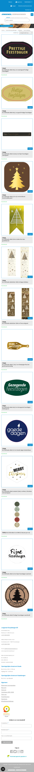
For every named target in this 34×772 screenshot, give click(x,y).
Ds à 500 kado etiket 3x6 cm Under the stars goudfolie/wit (13, 240)
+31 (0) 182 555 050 (5, 635)
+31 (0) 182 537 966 (5, 644)
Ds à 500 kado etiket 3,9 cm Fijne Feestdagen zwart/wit (16, 574)
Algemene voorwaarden (8, 685)
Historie (3, 690)
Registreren (19, 2)
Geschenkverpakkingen (11, 30)
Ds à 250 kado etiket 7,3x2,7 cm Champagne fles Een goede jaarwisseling (15, 365)
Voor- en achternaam (6, 736)
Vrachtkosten (5, 697)
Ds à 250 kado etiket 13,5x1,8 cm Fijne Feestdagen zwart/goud (15, 154)
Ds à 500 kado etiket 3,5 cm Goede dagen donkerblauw (16, 450)
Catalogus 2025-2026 (7, 692)
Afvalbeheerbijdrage (7, 701)
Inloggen (14, 6)
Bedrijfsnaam (5, 730)
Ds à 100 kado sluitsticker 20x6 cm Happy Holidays (15, 282)
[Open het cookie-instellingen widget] (3, 769)
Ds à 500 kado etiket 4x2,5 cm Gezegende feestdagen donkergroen (16, 408)
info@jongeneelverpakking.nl (10, 648)
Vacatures (4, 699)
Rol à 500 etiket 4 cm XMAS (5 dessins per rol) (18, 532)
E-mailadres (4, 723)
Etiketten (20, 30)
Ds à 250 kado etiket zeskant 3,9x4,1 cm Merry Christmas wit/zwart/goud (17, 492)
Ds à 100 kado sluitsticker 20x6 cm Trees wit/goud (15, 323)
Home (3, 30)
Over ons (4, 694)
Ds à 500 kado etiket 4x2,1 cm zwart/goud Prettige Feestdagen (15, 70)
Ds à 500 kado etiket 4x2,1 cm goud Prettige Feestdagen (17, 112)
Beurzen (3, 688)
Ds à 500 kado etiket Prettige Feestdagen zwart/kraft (16, 615)
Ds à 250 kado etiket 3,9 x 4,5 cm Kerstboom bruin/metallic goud (13, 197)
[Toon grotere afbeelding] (17, 50)
